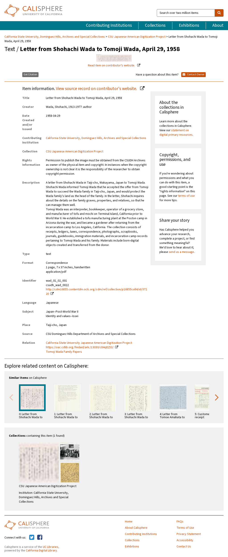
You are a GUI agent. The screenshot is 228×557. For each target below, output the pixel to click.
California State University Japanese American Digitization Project (89, 343)
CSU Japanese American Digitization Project (136, 37)
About (218, 25)
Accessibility (185, 540)
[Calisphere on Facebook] (39, 537)
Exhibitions (189, 25)
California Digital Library (41, 550)
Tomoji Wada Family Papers (64, 352)
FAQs (180, 521)
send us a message (181, 252)
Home (128, 521)
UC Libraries (50, 547)
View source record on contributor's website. (97, 89)
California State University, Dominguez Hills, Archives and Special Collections (55, 37)
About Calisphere (136, 527)
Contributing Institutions (109, 25)
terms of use (186, 196)
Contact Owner (195, 74)
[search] (219, 13)
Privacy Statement (189, 534)
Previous (11, 397)
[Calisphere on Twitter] (31, 537)
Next (217, 397)
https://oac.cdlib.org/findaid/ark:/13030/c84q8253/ (80, 347)
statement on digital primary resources (176, 132)
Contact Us (184, 546)
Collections (155, 25)
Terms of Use (185, 527)
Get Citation (30, 74)
